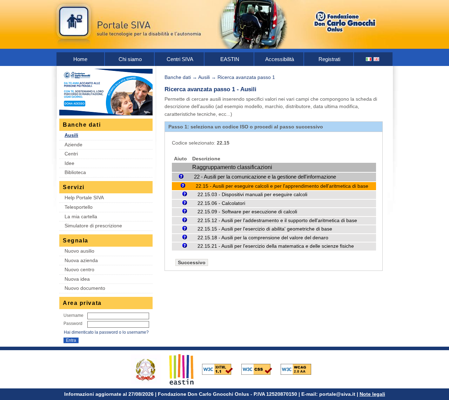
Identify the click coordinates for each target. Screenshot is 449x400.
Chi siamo (130, 59)
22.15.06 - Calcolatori (221, 203)
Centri (71, 153)
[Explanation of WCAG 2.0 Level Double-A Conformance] (300, 369)
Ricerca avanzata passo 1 (246, 77)
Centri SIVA (180, 59)
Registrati (329, 59)
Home (80, 59)
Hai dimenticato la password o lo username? (106, 332)
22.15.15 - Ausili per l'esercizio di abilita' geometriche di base (264, 229)
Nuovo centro (79, 269)
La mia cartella (81, 216)
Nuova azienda (81, 260)
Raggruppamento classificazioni (232, 167)
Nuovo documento (85, 288)
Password (72, 323)
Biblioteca (75, 172)
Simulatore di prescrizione (93, 225)
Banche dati (178, 77)
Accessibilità (279, 59)
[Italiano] (369, 59)
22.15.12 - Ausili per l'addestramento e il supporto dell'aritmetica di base (277, 220)
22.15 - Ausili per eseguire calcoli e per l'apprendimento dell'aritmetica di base (282, 186)
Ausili (71, 135)
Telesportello (79, 207)
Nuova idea (77, 279)
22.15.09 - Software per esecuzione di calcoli (247, 211)
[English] (377, 59)
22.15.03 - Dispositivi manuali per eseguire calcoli (252, 194)
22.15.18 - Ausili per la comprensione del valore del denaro (262, 237)
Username (73, 315)
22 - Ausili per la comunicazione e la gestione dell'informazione (265, 177)
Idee (69, 163)
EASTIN (229, 59)
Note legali (372, 394)
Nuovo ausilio (79, 251)
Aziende (73, 144)
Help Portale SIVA (84, 197)
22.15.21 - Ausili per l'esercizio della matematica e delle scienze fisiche (275, 246)
